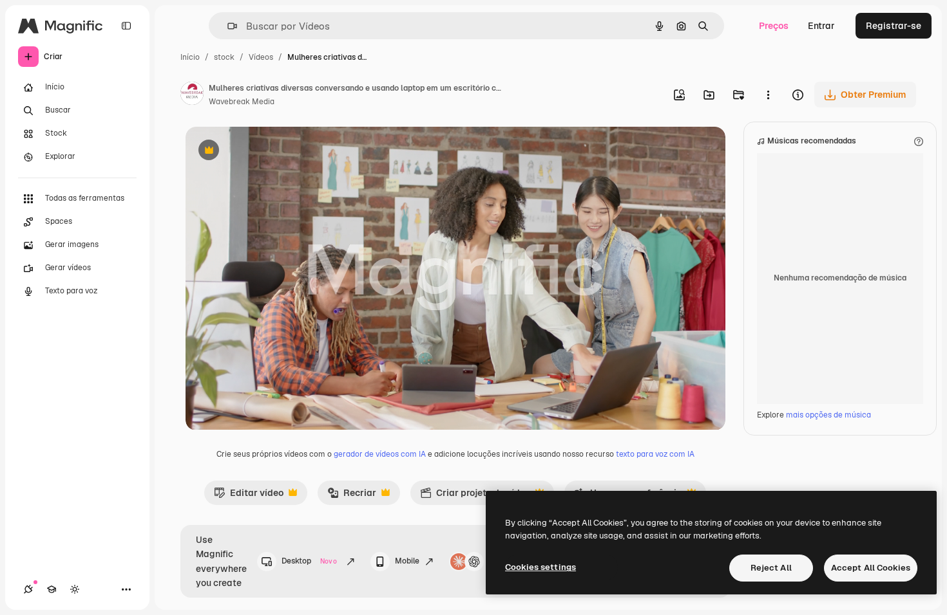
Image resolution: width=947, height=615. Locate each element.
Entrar (821, 26)
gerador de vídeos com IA (380, 454)
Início (190, 57)
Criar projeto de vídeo (475, 496)
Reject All (771, 567)
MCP (498, 561)
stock (224, 57)
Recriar (351, 496)
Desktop (309, 561)
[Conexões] (28, 589)
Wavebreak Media (241, 101)
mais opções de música (828, 415)
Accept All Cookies (870, 567)
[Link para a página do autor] (192, 95)
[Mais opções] (768, 94)
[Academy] (51, 589)
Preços (774, 26)
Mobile (407, 561)
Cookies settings (540, 567)
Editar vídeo (248, 496)
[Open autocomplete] (227, 26)
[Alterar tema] (74, 589)
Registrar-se (893, 26)
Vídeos (261, 57)
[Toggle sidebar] (126, 25)
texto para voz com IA (655, 454)
